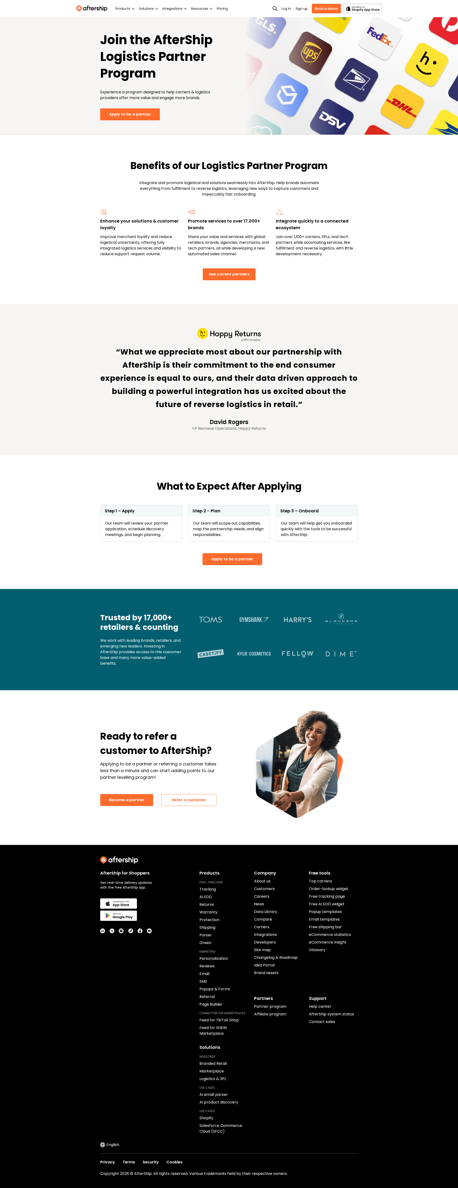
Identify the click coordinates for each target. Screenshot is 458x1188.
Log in (286, 8)
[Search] (275, 8)
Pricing (222, 8)
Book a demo (326, 8)
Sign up (302, 8)
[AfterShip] (93, 8)
